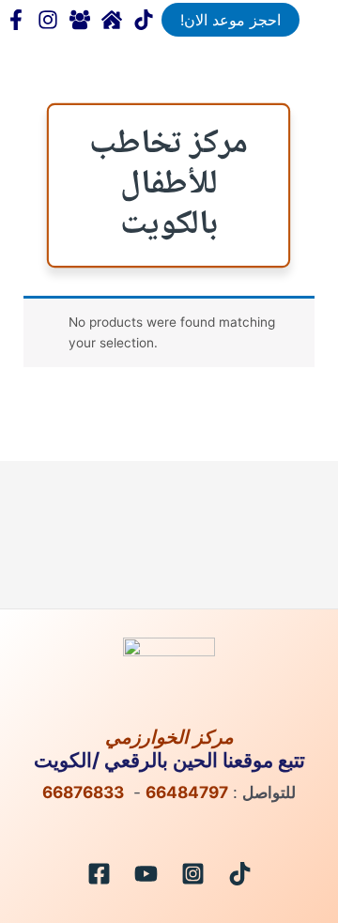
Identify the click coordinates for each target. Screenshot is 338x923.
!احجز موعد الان (230, 19)
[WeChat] (80, 19)
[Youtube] (146, 873)
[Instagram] (193, 873)
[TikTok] (143, 19)
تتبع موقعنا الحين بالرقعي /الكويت (169, 759)
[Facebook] (16, 19)
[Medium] (111, 19)
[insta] (48, 19)
